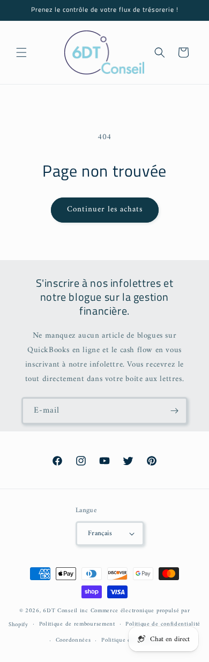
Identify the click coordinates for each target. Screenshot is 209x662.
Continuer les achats (105, 209)
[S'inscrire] (174, 410)
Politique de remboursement (77, 624)
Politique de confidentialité (162, 624)
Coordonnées (73, 640)
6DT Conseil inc (65, 611)
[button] (21, 52)
